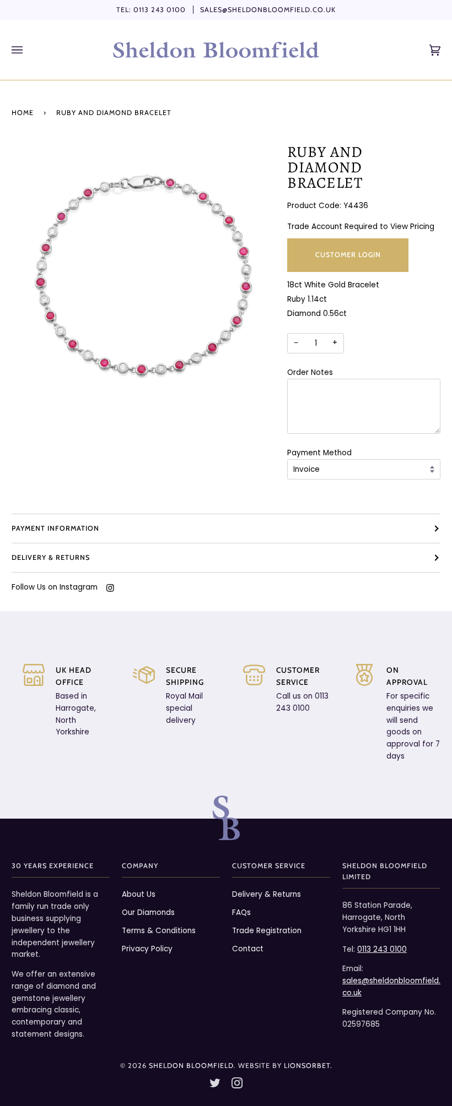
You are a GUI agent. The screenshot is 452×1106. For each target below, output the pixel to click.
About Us (138, 894)
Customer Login (348, 254)
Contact (247, 949)
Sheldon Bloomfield (191, 1065)
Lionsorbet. (308, 1065)
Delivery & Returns (51, 557)
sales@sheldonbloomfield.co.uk (268, 10)
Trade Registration (267, 930)
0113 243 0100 (159, 10)
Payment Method (319, 453)
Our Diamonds (148, 912)
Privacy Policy (147, 949)
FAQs (241, 912)
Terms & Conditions (159, 930)
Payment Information (55, 528)
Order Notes (310, 372)
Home (23, 112)
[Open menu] (28, 50)
